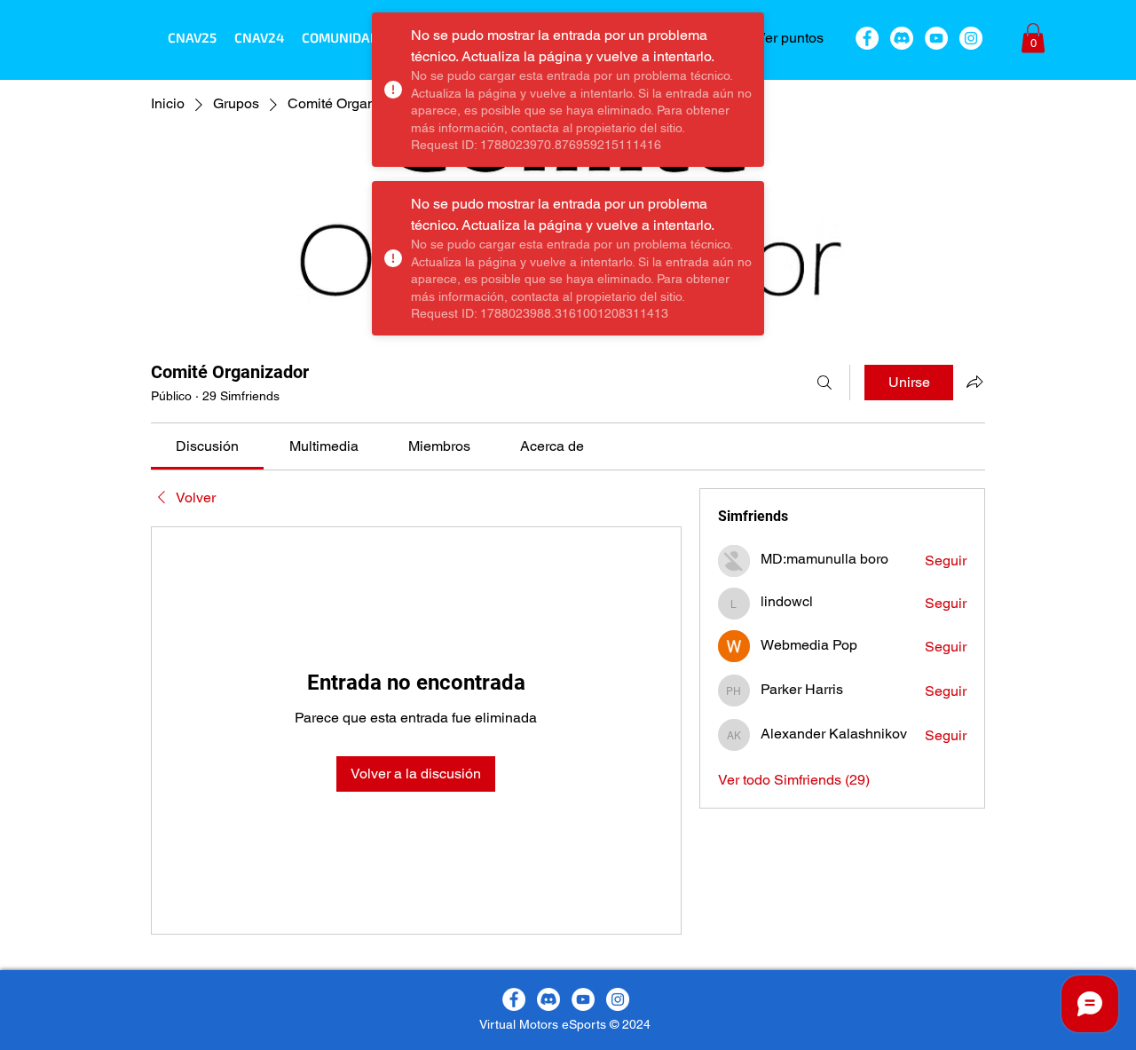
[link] (207, 446)
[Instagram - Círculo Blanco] (970, 38)
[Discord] (901, 38)
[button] (340, 37)
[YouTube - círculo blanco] (936, 38)
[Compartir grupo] (974, 381)
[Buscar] (824, 382)
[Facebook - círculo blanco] (867, 38)
